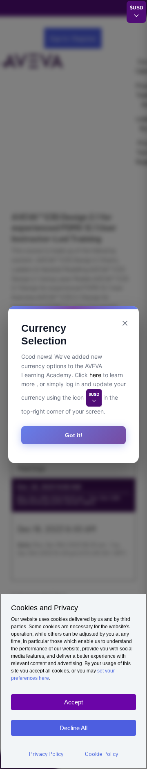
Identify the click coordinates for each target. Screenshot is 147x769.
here (95, 374)
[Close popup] (125, 323)
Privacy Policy (46, 753)
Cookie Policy (101, 753)
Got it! (73, 435)
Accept (73, 702)
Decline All (73, 727)
